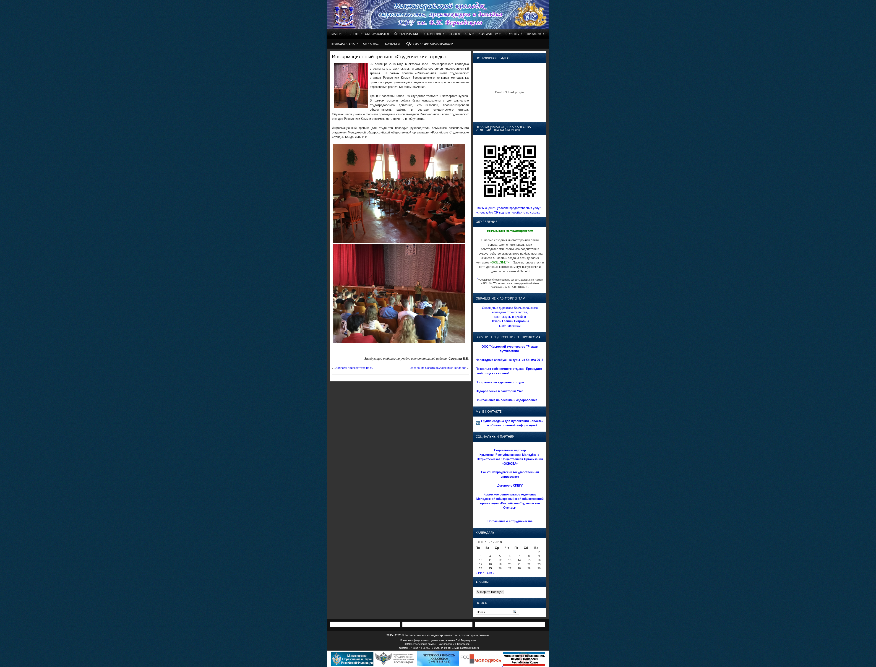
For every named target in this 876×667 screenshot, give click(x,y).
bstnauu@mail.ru (469, 647)
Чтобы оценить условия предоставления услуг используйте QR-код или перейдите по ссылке (508, 210)
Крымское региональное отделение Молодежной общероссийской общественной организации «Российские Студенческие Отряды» (510, 501)
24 (480, 568)
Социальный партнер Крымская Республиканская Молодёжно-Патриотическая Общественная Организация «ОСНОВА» (510, 457)
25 (490, 568)
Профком (535, 34)
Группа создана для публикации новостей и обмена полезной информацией (512, 423)
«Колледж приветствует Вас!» (353, 368)
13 (509, 560)
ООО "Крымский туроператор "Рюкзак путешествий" (510, 348)
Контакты (392, 44)
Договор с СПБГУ (510, 485)
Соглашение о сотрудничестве (510, 521)
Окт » (491, 573)
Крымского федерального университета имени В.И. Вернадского (438, 640)
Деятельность (461, 34)
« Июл (480, 573)
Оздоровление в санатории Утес (499, 391)
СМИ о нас (371, 44)
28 (519, 568)
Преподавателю (344, 44)
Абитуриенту (490, 34)
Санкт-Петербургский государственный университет (510, 474)
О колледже (434, 34)
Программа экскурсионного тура (500, 382)
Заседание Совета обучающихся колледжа (438, 368)
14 (519, 560)
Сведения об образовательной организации (384, 34)
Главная (337, 34)
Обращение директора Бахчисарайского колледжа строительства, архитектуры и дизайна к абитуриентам (510, 316)
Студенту (514, 34)
